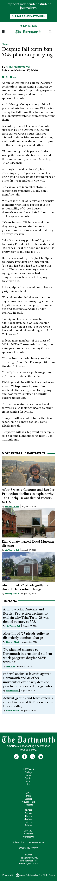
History (28, 816)
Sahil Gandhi (12, 690)
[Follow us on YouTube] (41, 756)
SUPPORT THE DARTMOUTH (28, 16)
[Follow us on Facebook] (24, 756)
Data (28, 796)
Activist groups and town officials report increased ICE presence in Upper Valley (28, 702)
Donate (28, 813)
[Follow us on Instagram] (33, 756)
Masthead (28, 819)
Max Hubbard (12, 710)
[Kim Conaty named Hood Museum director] (28, 523)
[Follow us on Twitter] (16, 756)
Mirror (28, 793)
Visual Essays (28, 802)
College (28, 772)
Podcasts (28, 805)
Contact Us (28, 837)
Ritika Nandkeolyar (18, 66)
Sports (28, 781)
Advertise (28, 834)
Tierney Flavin (12, 593)
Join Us (28, 822)
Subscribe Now (27, 847)
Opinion (28, 778)
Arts (28, 784)
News (5, 44)
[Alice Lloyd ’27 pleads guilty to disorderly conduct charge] (28, 567)
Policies (28, 825)
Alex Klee (10, 666)
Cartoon (28, 799)
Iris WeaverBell (12, 506)
